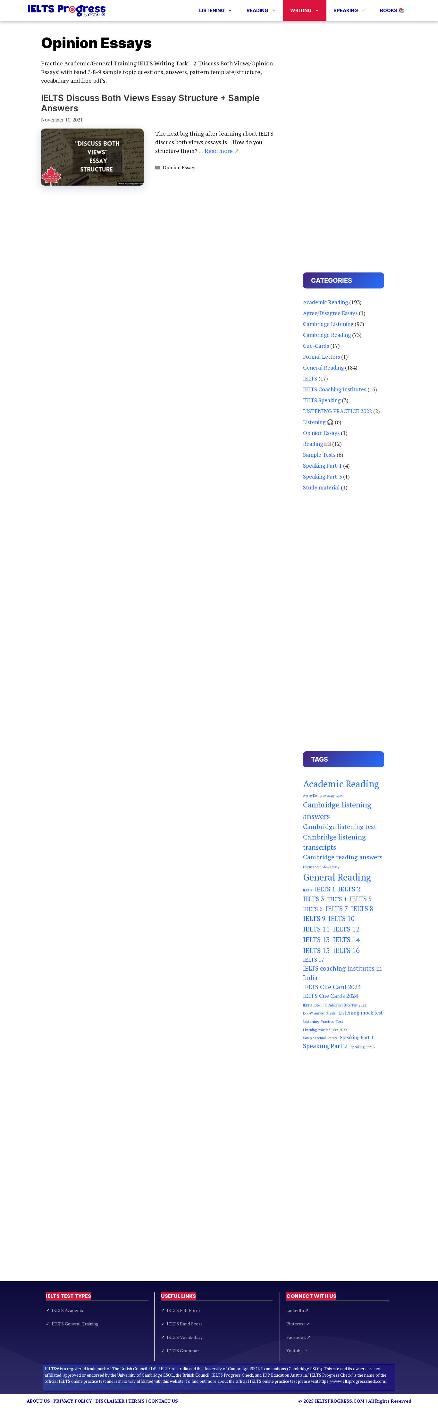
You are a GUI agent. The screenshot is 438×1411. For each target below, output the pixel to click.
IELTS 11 (316, 928)
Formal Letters (321, 356)
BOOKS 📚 (392, 10)
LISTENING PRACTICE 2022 (337, 411)
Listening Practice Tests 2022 (325, 1030)
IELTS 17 (313, 959)
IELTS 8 (362, 908)
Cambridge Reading (327, 334)
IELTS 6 (313, 909)
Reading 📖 (317, 443)
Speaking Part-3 (322, 476)
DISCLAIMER (110, 1401)
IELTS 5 (361, 898)
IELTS (310, 378)
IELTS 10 (341, 918)
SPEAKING (345, 10)
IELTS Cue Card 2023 (332, 987)
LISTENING (211, 10)
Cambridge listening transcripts (334, 842)
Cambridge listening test (339, 826)
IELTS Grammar (183, 1351)
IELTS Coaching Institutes (334, 389)
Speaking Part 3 (362, 1047)
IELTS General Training (75, 1324)
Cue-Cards (316, 345)
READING (257, 10)
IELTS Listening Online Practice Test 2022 (334, 1005)
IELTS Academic (68, 1310)
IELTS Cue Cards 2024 (330, 995)
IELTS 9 (314, 918)
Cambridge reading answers (343, 857)
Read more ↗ (222, 150)
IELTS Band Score (185, 1324)
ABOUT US (38, 1401)
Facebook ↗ (298, 1337)
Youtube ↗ (296, 1351)
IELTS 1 (325, 889)
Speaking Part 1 (357, 1037)
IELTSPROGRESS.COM (340, 1401)
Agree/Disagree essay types (323, 795)
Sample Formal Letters (320, 1038)
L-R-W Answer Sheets (319, 1013)
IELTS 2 (349, 889)
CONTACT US (163, 1401)
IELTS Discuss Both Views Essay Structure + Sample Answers (150, 103)
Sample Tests (319, 454)
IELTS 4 (337, 899)
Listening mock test (360, 1012)
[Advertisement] (343, 142)
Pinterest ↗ (298, 1324)
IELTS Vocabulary (185, 1337)
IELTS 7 (336, 908)
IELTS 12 (346, 928)
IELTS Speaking (322, 400)
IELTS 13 (316, 939)
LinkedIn (297, 1310)
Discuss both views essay (321, 867)
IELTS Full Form (183, 1310)
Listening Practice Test (323, 1021)
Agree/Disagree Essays (330, 313)
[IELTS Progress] (67, 10)
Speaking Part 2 (325, 1046)
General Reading (323, 367)
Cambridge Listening (328, 324)
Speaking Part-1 (322, 465)
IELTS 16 (346, 950)
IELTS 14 (346, 939)
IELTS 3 (313, 898)
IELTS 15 (316, 950)
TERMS (136, 1401)
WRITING (300, 10)
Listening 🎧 (318, 422)
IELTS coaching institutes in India (342, 973)
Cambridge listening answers (337, 810)
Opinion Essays (180, 167)
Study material (321, 487)
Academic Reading (325, 302)
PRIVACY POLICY (73, 1401)
